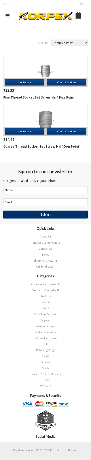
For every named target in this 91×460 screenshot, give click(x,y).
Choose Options (66, 82)
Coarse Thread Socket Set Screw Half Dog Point (41, 146)
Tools (45, 380)
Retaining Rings (45, 350)
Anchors (45, 296)
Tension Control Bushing (45, 374)
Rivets (45, 356)
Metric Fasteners (45, 332)
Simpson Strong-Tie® (45, 290)
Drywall (45, 320)
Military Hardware (45, 338)
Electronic (46, 302)
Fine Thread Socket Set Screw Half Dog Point (39, 97)
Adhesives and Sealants (45, 284)
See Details (24, 82)
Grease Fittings (45, 326)
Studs (45, 368)
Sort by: (43, 43)
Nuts (45, 344)
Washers (45, 386)
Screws (45, 362)
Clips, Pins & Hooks (46, 314)
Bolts (45, 308)
